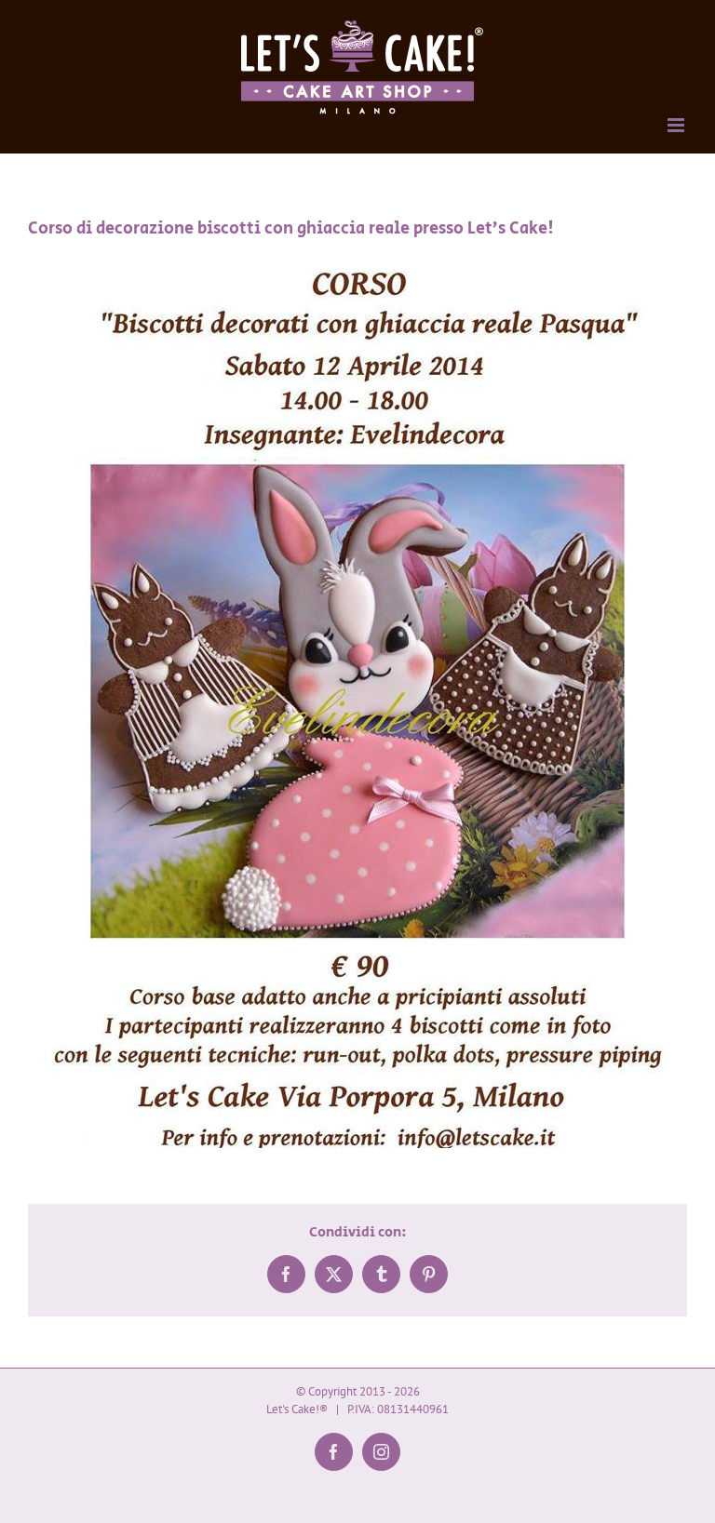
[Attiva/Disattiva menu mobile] (677, 125)
